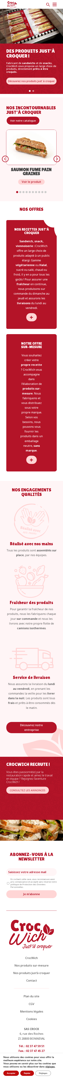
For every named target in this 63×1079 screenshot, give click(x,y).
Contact (31, 980)
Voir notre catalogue (23, 120)
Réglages (43, 1073)
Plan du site (31, 996)
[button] (17, 192)
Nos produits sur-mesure (31, 965)
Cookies (31, 1019)
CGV (31, 1004)
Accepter (11, 1073)
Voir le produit (31, 182)
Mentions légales (31, 1011)
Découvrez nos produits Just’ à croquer (31, 81)
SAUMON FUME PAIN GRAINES (31, 171)
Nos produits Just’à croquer (31, 973)
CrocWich (31, 958)
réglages (50, 1066)
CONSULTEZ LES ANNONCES (27, 790)
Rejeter (27, 1073)
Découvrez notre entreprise (31, 727)
